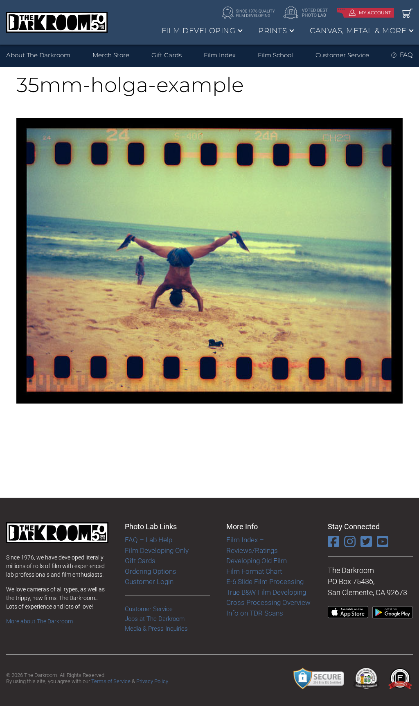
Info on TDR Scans (254, 613)
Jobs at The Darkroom (155, 619)
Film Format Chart (254, 571)
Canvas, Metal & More (358, 30)
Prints (272, 30)
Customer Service (342, 55)
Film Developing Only (157, 550)
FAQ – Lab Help (148, 540)
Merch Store (110, 55)
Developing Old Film (256, 561)
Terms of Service (111, 681)
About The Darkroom (38, 55)
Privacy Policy (152, 681)
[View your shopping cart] (407, 13)
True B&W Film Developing (266, 592)
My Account (375, 13)
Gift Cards (166, 55)
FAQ (406, 55)
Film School (275, 55)
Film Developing (199, 30)
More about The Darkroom (39, 621)
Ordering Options (150, 571)
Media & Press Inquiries (156, 628)
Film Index (220, 55)
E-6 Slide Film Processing (265, 581)
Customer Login (149, 581)
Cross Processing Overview (268, 602)
